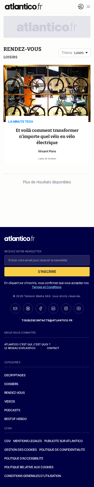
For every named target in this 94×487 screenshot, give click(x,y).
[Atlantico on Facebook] (41, 308)
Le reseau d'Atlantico (19, 348)
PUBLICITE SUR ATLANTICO (63, 441)
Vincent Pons (47, 151)
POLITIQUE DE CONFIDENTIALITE (62, 449)
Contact (53, 348)
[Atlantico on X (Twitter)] (28, 308)
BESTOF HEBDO (15, 419)
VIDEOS (9, 401)
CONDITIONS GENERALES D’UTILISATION (32, 476)
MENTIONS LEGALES (27, 441)
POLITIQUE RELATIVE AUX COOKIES (28, 467)
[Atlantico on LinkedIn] (53, 308)
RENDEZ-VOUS (14, 392)
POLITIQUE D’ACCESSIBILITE (23, 458)
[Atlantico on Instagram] (66, 308)
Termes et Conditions (46, 287)
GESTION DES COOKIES (20, 449)
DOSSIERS (11, 384)
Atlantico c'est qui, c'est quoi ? (27, 344)
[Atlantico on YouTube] (79, 308)
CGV (7, 441)
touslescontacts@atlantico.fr (47, 320)
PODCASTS (12, 410)
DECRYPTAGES (14, 375)
